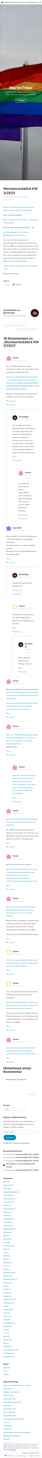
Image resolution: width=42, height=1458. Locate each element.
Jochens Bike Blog (9, 1412)
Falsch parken (7, 1209)
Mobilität (6, 1262)
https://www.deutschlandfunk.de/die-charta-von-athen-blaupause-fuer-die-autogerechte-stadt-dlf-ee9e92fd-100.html (22, 963)
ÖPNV (5, 1188)
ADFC (5, 1182)
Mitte (5, 1259)
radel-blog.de (7, 1442)
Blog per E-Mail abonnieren (14, 1117)
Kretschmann (7, 1246)
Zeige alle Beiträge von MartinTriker (14, 316)
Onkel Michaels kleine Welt (12, 1402)
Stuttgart (6, 1309)
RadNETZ (6, 1276)
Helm (5, 1235)
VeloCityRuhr (7, 1389)
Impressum (6, 1367)
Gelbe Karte (7, 1225)
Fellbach (6, 1215)
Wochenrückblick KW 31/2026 (27, 1170)
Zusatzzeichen (7, 1356)
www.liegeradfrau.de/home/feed (13, 1419)
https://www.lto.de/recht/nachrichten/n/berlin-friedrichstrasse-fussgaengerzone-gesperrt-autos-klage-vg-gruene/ (22, 706)
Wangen (6, 1340)
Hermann (6, 1239)
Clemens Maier (8, 1199)
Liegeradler (17, 527)
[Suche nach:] (14, 1109)
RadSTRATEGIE (9, 1279)
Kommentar (31, 1094)
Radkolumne (7, 1405)
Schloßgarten (7, 1303)
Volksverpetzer (8, 1425)
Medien (5, 1256)
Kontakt (5, 1374)
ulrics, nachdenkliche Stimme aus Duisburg (17, 1385)
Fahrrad (5, 1205)
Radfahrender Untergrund (11, 1436)
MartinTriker (21, 87)
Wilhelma (6, 1346)
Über (5, 1371)
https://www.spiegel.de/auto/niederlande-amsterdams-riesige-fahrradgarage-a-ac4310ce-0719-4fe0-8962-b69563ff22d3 (21, 1051)
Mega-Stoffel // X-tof (10, 1415)
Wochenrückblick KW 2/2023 (14, 326)
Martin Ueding (8, 1395)
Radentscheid (7, 1272)
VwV (5, 1333)
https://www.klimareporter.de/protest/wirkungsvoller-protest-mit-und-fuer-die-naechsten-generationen (22, 695)
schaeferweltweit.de (9, 1409)
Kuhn (5, 1249)
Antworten (11, 405)
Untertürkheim (8, 1323)
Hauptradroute (8, 1229)
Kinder (5, 1242)
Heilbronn (6, 1232)
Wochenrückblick (23, 197)
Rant (4, 1286)
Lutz (4, 1252)
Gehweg (6, 1222)
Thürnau (6, 1316)
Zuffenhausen (7, 1353)
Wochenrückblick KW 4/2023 (26, 329)
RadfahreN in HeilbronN (11, 1392)
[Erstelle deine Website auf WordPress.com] (21, 2)
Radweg (6, 1283)
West (4, 1343)
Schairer (6, 1289)
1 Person (14, 401)
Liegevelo (6, 1422)
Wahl (5, 1336)
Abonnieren (10, 1137)
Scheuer (5, 1296)
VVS (5, 1330)
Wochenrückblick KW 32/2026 (27, 1160)
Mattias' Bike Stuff (9, 1399)
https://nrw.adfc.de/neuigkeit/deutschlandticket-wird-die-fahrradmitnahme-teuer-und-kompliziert (22, 822)
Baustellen (6, 1195)
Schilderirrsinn (8, 1299)
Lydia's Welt (7, 1429)
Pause (5, 1266)
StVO (5, 1313)
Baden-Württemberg (9, 1192)
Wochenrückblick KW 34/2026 (27, 1154)
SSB (4, 1306)
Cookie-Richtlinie (11, 1449)
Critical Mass (7, 1202)
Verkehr (5, 1326)
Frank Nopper (7, 1219)
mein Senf (6, 1439)
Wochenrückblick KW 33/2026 (27, 1157)
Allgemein (6, 1185)
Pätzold (5, 1269)
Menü (22, 101)
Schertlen (6, 1293)
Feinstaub (6, 1212)
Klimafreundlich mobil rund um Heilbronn (17, 1432)
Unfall (5, 1319)
